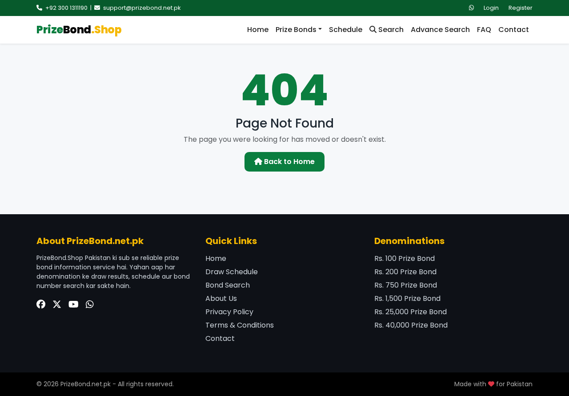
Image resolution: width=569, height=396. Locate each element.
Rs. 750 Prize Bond (405, 285)
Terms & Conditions (239, 325)
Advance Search (440, 29)
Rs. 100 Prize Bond (404, 258)
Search (390, 29)
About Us (221, 298)
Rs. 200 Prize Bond (405, 272)
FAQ (484, 29)
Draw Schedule (231, 272)
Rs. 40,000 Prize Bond (411, 325)
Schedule (345, 29)
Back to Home (288, 161)
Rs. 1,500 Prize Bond (407, 298)
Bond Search (227, 285)
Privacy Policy (229, 312)
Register (521, 8)
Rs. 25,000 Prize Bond (410, 312)
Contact (513, 29)
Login (491, 8)
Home (257, 29)
